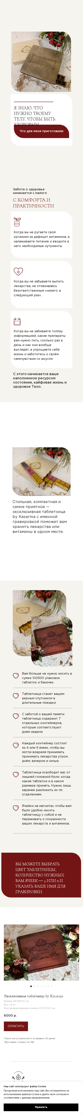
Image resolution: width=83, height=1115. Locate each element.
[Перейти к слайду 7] (52, 986)
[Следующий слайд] (74, 952)
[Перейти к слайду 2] (34, 986)
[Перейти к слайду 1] (31, 986)
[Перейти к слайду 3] (38, 986)
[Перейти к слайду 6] (48, 986)
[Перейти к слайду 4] (41, 986)
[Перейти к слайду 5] (45, 986)
